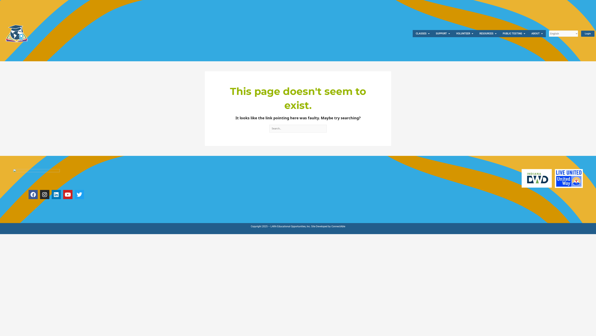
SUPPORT (441, 33)
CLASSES (421, 33)
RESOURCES (486, 33)
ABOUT (535, 33)
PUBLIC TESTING (512, 33)
